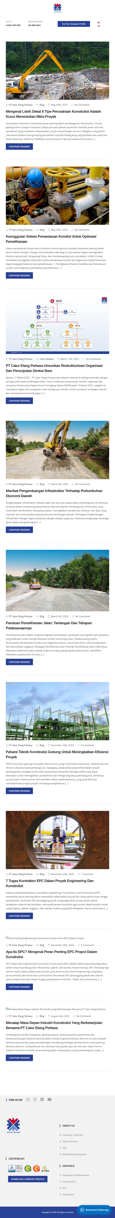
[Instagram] (27, 1099)
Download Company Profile (27, 1179)
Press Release (47, 358)
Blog (42, 104)
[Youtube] (49, 1099)
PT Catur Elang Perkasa (20, 104)
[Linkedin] (42, 1099)
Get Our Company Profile (74, 24)
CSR (64, 1147)
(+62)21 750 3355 (13, 25)
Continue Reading (19, 146)
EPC (64, 1187)
